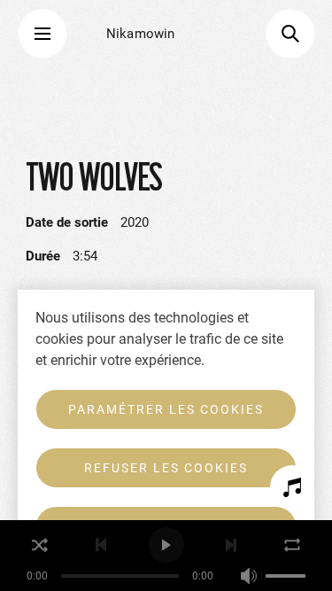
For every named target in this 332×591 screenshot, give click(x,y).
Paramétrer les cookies (165, 409)
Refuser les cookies (165, 468)
